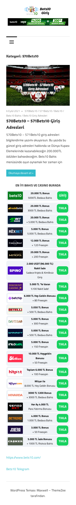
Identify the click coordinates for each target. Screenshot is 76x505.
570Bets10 (31, 111)
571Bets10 (45, 111)
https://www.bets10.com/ (23, 457)
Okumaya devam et (19, 173)
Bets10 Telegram (17, 469)
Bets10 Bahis (13, 115)
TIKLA (62, 208)
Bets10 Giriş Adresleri (35, 115)
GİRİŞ (62, 195)
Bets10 (58, 111)
